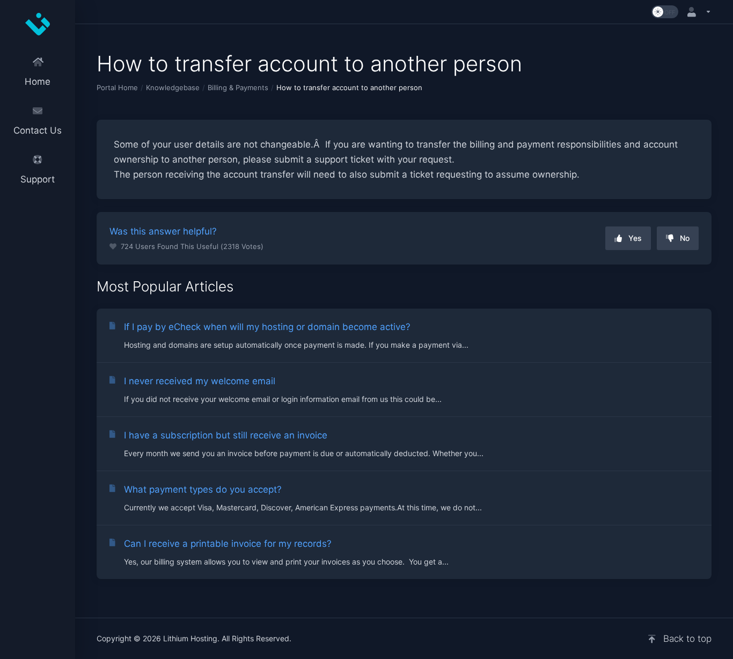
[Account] (697, 11)
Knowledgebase (173, 87)
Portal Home (117, 87)
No (685, 238)
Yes (635, 238)
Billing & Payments (238, 87)
